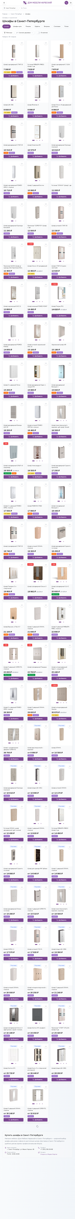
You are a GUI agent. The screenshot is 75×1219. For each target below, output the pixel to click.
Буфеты (37, 26)
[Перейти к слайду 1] (12, 60)
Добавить (15, 76)
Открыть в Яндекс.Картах (48, 1154)
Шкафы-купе (17, 26)
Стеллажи (57, 26)
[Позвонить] (66, 2)
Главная (4, 14)
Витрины (47, 26)
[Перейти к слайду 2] (16, 60)
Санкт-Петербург (16, 14)
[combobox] (10, 8)
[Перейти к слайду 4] (42, 140)
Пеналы (28, 26)
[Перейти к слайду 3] (39, 140)
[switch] (38, 32)
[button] (46, 8)
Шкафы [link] (27, 14)
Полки (66, 26)
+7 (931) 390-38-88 (46, 1149)
